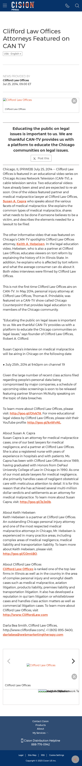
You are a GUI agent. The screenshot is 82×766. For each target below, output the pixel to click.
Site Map (32, 755)
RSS (43, 755)
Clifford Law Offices (18, 569)
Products (40, 725)
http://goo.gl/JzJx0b (35, 502)
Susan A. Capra (14, 201)
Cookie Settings (56, 755)
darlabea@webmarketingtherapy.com (33, 634)
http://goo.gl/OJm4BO (20, 554)
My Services (39, 732)
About (40, 728)
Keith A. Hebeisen (31, 244)
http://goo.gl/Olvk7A (25, 413)
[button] (67, 5)
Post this (43, 158)
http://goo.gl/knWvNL (44, 422)
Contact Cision (40, 721)
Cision (46, 761)
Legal (20, 755)
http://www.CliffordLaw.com (25, 615)
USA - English (12, 53)
